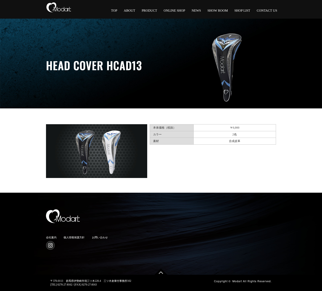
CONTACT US (267, 10)
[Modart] (58, 6)
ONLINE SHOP (174, 10)
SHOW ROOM (217, 10)
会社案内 (51, 237)
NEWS (196, 10)
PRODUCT (149, 10)
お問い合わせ (100, 237)
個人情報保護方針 (74, 237)
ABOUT (129, 10)
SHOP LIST (242, 10)
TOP (114, 10)
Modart (237, 281)
